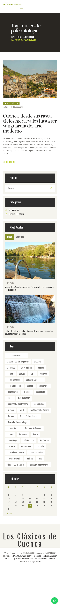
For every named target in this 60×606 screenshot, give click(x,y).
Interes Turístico (11, 103)
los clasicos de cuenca (39, 410)
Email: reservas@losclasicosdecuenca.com (39, 556)
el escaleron (12, 392)
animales (11, 368)
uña (40, 458)
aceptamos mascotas (16, 355)
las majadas (39, 404)
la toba (10, 410)
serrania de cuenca (15, 452)
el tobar (26, 392)
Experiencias (14, 210)
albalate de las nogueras (18, 361)
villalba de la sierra (15, 465)
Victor (7, 107)
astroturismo (26, 368)
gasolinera (40, 392)
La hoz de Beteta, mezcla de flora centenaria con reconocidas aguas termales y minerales (29, 332)
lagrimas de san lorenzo (17, 404)
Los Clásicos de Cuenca (30, 540)
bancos (41, 368)
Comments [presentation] (20, 237)
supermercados (36, 452)
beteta (22, 374)
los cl (22, 410)
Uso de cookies (40, 558)
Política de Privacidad (24, 558)
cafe (33, 374)
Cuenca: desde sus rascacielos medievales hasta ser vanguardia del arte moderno (30, 124)
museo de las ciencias (29, 416)
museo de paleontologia (17, 422)
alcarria (37, 361)
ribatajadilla (29, 440)
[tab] (9, 237)
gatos (9, 398)
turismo (29, 458)
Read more (9, 162)
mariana (10, 416)
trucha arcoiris (13, 458)
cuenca (30, 386)
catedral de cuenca (34, 380)
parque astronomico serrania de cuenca (24, 428)
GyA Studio (36, 561)
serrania (40, 446)
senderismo (26, 446)
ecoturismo (43, 386)
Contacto (51, 558)
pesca (35, 434)
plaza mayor (12, 440)
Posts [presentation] (9, 237)
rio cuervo (44, 440)
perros (10, 434)
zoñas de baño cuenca (39, 465)
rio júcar (11, 446)
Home (13, 37)
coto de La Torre (14, 386)
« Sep (9, 514)
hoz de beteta (24, 398)
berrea (10, 374)
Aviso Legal (9, 558)
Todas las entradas (25, 37)
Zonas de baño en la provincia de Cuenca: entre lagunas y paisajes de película (29, 288)
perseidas (23, 434)
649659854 (16, 556)
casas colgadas (13, 380)
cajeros (43, 374)
